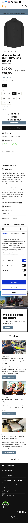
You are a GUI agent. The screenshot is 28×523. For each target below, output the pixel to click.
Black (4, 86)
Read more (8, 327)
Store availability (14, 128)
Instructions (8, 466)
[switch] (24, 265)
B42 (4, 98)
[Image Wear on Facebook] (12, 2)
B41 (19, 93)
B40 (14, 93)
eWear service (5, 109)
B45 (19, 98)
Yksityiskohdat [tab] (14, 233)
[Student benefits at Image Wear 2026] (14, 388)
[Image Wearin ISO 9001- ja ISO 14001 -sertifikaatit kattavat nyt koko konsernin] (14, 347)
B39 (9, 93)
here (20, 202)
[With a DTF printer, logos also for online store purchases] (14, 425)
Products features (9, 165)
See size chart (5, 106)
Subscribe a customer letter (12, 481)
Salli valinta (14, 287)
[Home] (4, 6)
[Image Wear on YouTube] (20, 2)
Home (3, 51)
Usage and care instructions (13, 224)
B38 (4, 93)
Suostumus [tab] (5, 233)
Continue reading (8, 377)
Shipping (23, 70)
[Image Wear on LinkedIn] (17, 2)
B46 (4, 103)
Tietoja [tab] (23, 233)
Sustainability (9, 475)
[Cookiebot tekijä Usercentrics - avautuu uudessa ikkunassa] (19, 229)
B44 (14, 98)
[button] (22, 6)
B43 (9, 98)
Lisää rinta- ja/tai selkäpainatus (14, 117)
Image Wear (7, 470)
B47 (9, 103)
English (13, 517)
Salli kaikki (14, 282)
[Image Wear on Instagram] (15, 2)
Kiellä (14, 292)
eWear (24, 2)
